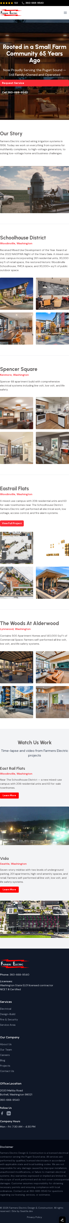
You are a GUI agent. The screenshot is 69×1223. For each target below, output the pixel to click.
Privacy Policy (34, 1217)
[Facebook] (2, 1113)
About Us (6, 1044)
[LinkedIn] (9, 1113)
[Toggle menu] (65, 13)
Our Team (6, 1049)
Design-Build (7, 1014)
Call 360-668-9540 (15, 92)
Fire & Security (9, 1019)
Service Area (7, 1025)
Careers (5, 1055)
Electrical (5, 1009)
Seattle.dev (26, 1211)
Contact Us (7, 1071)
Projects (5, 1065)
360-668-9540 (34, 2)
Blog (2, 1060)
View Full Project (12, 523)
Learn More (9, 795)
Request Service (13, 83)
